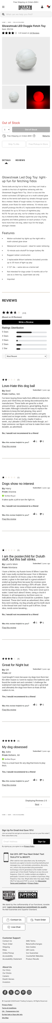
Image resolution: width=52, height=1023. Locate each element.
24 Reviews (34, 33)
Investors (6, 982)
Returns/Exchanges (34, 944)
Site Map (5, 1018)
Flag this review (9, 446)
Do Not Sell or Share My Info (12, 1014)
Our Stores (7, 973)
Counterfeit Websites (34, 956)
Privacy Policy (29, 846)
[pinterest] (23, 992)
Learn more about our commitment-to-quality (27, 907)
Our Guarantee (32, 953)
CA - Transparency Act (10, 1011)
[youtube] (17, 992)
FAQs (5, 950)
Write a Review (26, 322)
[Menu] (3, 7)
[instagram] (29, 992)
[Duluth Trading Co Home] (25, 7)
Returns (46, 136)
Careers (6, 976)
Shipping (6, 947)
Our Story (6, 970)
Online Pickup (8, 953)
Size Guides (31, 947)
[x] (11, 992)
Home (3, 22)
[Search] (3, 14)
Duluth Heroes (8, 979)
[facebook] (5, 992)
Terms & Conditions (9, 1008)
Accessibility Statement (12, 959)
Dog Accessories (18, 22)
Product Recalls (32, 959)
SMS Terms (30, 941)
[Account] (42, 7)
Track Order (7, 944)
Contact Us (7, 941)
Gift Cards (30, 950)
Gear (9, 22)
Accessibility (8, 956)
